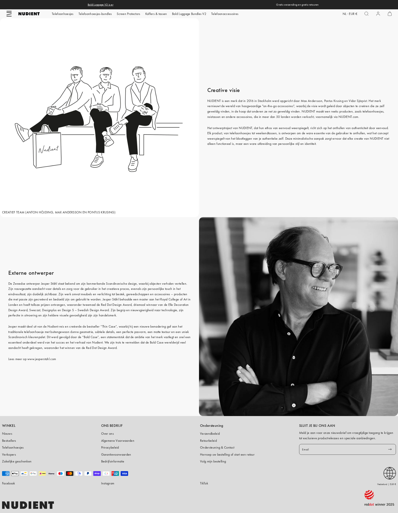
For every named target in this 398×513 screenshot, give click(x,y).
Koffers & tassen (156, 14)
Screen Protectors (128, 14)
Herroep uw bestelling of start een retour (227, 454)
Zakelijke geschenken (17, 461)
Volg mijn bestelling (213, 461)
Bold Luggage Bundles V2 (189, 14)
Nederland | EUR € (386, 484)
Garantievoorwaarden (116, 454)
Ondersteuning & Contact (217, 447)
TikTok (204, 483)
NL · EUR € (350, 14)
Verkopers (9, 454)
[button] (9, 13)
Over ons (107, 433)
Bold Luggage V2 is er (100, 4)
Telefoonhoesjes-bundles (95, 14)
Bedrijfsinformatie (112, 461)
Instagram (107, 483)
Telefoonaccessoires (224, 14)
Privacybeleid (110, 447)
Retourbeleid (208, 440)
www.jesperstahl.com (41, 359)
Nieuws (7, 433)
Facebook (8, 483)
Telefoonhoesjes (63, 14)
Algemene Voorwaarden (117, 440)
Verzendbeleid (210, 433)
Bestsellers (9, 440)
